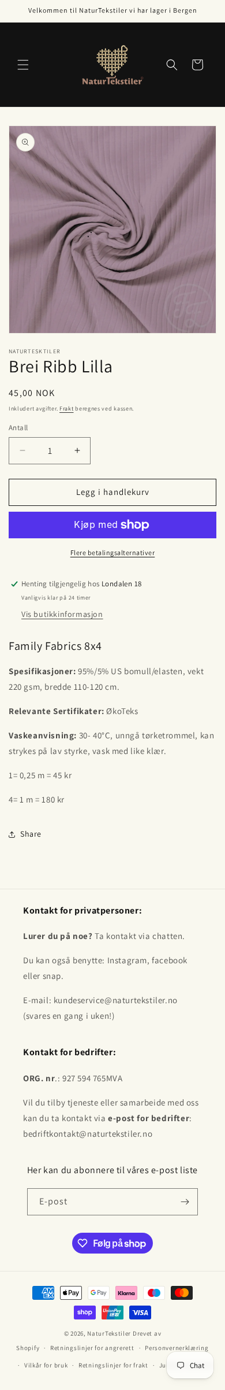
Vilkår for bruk (46, 1365)
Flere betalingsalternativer (112, 552)
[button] (23, 64)
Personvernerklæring (176, 1348)
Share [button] (31, 834)
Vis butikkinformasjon (62, 614)
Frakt (66, 408)
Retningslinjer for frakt (113, 1365)
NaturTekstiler (109, 1333)
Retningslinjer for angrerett (92, 1348)
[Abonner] (184, 1201)
